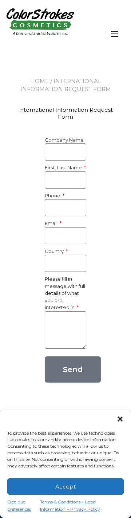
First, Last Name (64, 167)
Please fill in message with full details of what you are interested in (65, 293)
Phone (53, 195)
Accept (65, 486)
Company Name (64, 140)
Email (52, 223)
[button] (120, 419)
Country (55, 251)
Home (39, 81)
